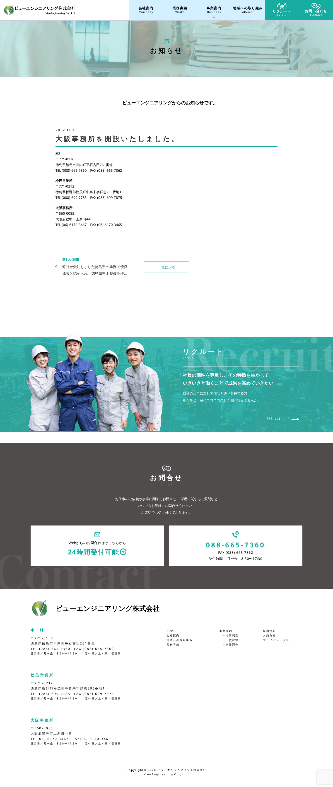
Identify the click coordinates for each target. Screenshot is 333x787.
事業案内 (214, 10)
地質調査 (232, 635)
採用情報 (269, 631)
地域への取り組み (248, 10)
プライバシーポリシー (279, 640)
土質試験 (232, 640)
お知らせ (269, 635)
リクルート (282, 13)
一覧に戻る (166, 267)
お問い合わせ (316, 13)
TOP (169, 631)
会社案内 (146, 10)
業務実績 (180, 10)
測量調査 (232, 645)
